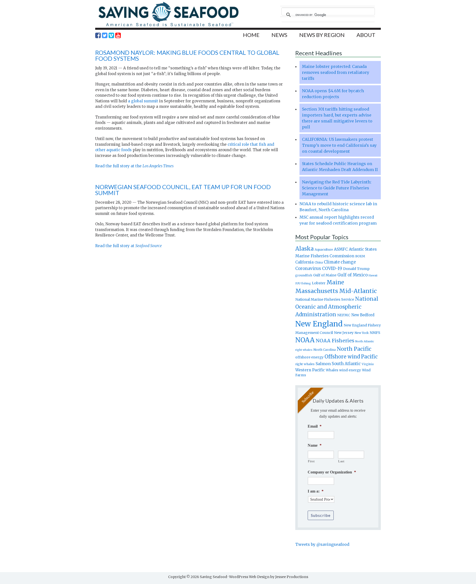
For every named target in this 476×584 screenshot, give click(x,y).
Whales (332, 370)
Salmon (323, 363)
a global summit (143, 101)
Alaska (304, 248)
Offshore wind (342, 356)
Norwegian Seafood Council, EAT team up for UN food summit (183, 189)
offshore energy (309, 357)
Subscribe (320, 515)
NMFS (375, 332)
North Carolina (324, 349)
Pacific (369, 356)
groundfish (303, 275)
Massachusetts (316, 290)
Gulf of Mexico (352, 275)
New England (319, 323)
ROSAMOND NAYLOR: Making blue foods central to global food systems (187, 55)
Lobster (319, 283)
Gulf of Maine (324, 275)
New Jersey (344, 332)
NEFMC (343, 315)
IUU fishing (303, 283)
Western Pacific (310, 370)
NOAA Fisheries (335, 341)
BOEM (360, 256)
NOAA (305, 340)
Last (341, 461)
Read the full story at (128, 245)
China (319, 262)
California (304, 262)
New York (362, 333)
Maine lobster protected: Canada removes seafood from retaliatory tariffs (335, 72)
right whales (305, 364)
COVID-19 (332, 268)
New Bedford (362, 315)
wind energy (350, 370)
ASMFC (341, 249)
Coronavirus (308, 268)
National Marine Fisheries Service (324, 299)
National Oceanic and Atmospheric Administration (336, 307)
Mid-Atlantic (358, 290)
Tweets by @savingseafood (322, 544)
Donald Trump (356, 268)
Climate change (340, 262)
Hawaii (373, 275)
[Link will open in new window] (98, 35)
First (311, 461)
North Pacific (354, 349)
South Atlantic (346, 363)
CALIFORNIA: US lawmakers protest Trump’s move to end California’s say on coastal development (339, 145)
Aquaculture (324, 249)
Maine (335, 282)
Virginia (368, 364)
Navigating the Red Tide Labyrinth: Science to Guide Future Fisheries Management (336, 187)
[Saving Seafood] (168, 26)
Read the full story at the (134, 166)
